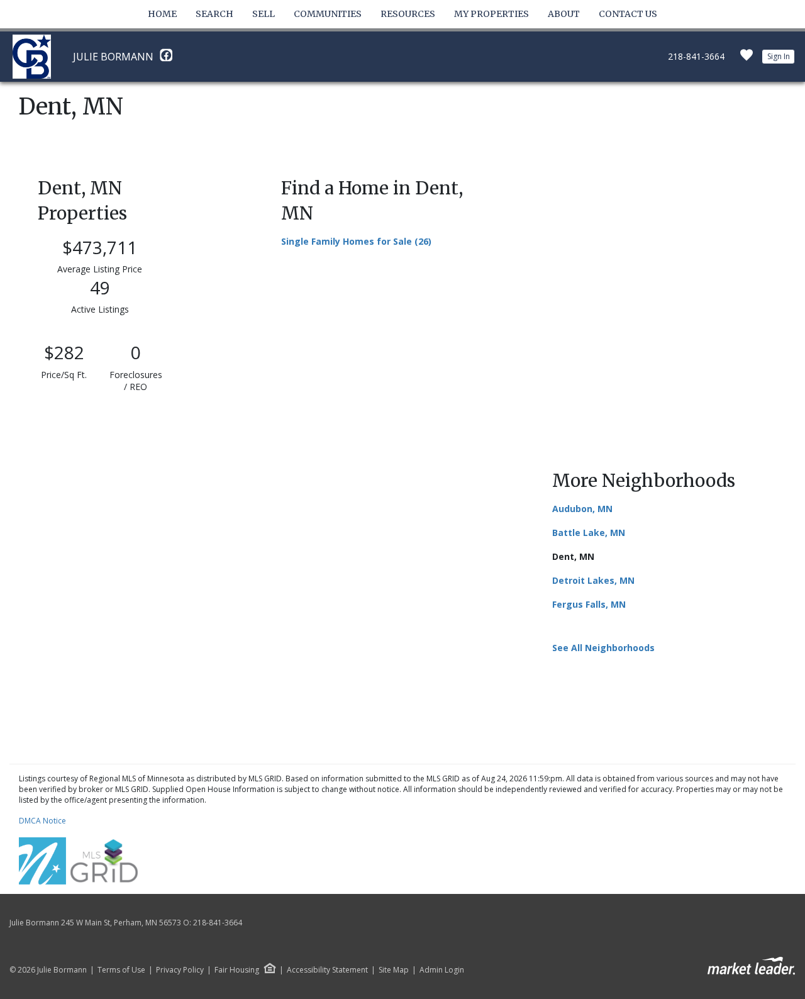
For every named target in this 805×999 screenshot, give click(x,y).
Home (162, 14)
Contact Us (628, 14)
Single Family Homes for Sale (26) (356, 241)
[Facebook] (166, 58)
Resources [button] (407, 14)
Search (214, 14)
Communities (328, 14)
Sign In (778, 56)
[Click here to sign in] (746, 59)
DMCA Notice (42, 820)
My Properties (491, 14)
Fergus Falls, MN (589, 604)
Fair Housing (236, 969)
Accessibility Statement (327, 970)
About (564, 14)
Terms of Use (121, 970)
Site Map (394, 970)
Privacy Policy (180, 970)
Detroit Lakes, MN (593, 580)
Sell (263, 14)
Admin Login (441, 970)
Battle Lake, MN (588, 533)
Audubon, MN (582, 509)
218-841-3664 (696, 56)
